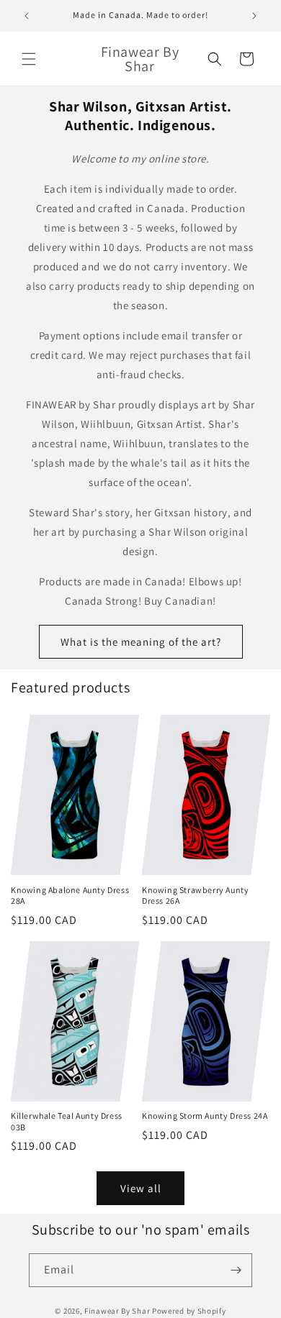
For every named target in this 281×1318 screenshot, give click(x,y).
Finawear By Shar (117, 1311)
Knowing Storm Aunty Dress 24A (204, 1115)
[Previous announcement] (27, 16)
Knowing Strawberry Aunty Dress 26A (195, 895)
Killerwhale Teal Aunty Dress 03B (66, 1121)
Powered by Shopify (189, 1311)
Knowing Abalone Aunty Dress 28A (70, 895)
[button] (29, 59)
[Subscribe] (235, 1270)
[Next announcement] (254, 16)
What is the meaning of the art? (141, 642)
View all (140, 1188)
